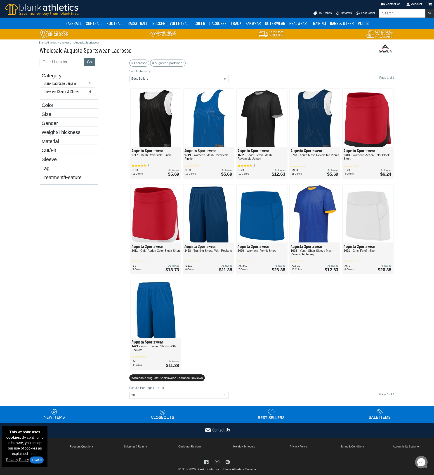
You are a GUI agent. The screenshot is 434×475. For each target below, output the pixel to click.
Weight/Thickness (61, 132)
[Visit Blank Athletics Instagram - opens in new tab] (217, 462)
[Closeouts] (163, 414)
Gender (50, 123)
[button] (385, 3)
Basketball (138, 23)
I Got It (37, 460)
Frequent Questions (81, 446)
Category (51, 75)
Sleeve (49, 159)
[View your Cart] (430, 4)
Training (318, 23)
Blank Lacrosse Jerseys (67, 83)
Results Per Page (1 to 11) (146, 388)
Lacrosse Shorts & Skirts (67, 91)
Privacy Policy (17, 460)
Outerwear (275, 23)
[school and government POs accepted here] (379, 34)
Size (46, 114)
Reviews (346, 13)
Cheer (200, 23)
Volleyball (180, 23)
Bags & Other (342, 23)
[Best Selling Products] (271, 414)
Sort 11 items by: (140, 71)
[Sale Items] (380, 414)
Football (115, 23)
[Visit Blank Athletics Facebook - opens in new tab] (206, 462)
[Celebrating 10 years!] (54, 34)
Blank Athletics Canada (239, 469)
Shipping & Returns (136, 446)
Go (89, 62)
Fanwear (253, 23)
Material (50, 141)
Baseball (74, 23)
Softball (94, 23)
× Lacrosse (139, 63)
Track (236, 23)
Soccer (158, 23)
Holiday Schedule (244, 446)
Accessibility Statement (407, 446)
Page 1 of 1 (386, 394)
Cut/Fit (49, 150)
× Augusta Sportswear (168, 63)
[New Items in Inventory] (54, 414)
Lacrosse (217, 23)
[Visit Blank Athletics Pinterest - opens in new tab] (228, 462)
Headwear (298, 23)
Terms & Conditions (353, 446)
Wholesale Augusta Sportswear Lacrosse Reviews (167, 378)
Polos (363, 23)
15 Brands (325, 13)
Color (47, 105)
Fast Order (367, 13)
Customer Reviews (190, 446)
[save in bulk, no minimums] (162, 34)
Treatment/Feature (62, 177)
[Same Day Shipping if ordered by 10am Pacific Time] (271, 34)
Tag (46, 168)
